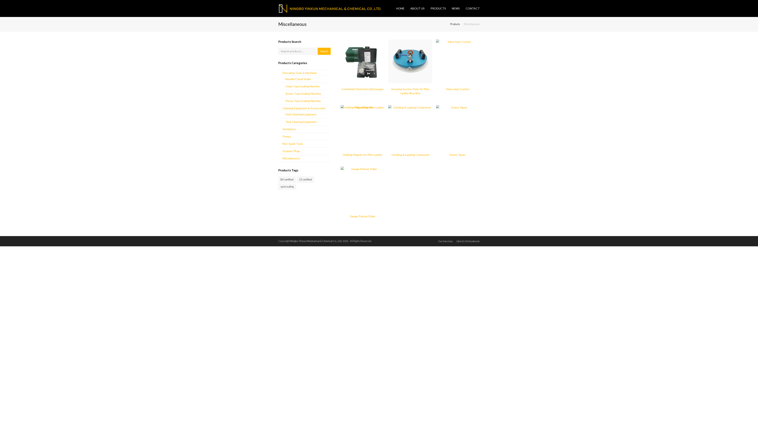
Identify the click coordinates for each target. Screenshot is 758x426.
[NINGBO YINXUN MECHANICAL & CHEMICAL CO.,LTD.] (337, 8)
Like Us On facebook (468, 241)
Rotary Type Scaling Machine (303, 93)
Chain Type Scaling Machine (302, 86)
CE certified (305, 179)
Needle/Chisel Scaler (298, 79)
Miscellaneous (291, 158)
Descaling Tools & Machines (299, 73)
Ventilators (289, 129)
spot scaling (287, 186)
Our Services (445, 241)
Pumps (286, 136)
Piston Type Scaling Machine (303, 101)
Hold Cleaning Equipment (301, 114)
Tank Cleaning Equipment (301, 121)
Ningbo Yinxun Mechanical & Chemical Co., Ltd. (316, 241)
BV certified (287, 179)
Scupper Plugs (291, 151)
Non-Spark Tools (292, 143)
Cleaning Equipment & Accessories (304, 108)
